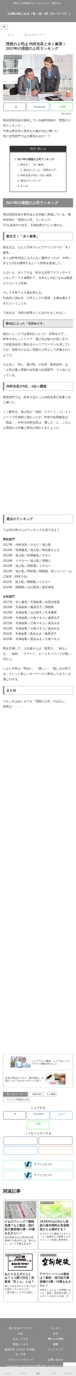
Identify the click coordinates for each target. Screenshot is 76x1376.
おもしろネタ (20, 1338)
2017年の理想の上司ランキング (35, 159)
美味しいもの (20, 1344)
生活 (55, 1333)
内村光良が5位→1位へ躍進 (36, 175)
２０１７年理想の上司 (18, 1099)
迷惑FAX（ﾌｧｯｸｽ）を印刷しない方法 (21, 1352)
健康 (55, 1344)
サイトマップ (55, 1349)
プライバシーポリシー (20, 1359)
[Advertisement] (38, 473)
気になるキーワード (17, 1094)
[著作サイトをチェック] (20, 1141)
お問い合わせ (55, 1359)
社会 (20, 1333)
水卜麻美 (51, 1094)
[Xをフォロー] (55, 1141)
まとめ (24, 185)
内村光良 (36, 1094)
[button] (69, 831)
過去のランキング (30, 180)
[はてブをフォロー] (20, 1150)
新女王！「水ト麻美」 (33, 164)
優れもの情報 (55, 1338)
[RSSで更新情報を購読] (55, 1150)
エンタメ (55, 1328)
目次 (33, 148)
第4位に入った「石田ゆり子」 (40, 169)
